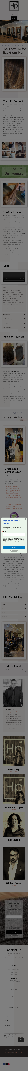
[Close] (25, 519)
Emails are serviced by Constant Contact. (14, 543)
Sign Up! (14, 547)
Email (4, 531)
